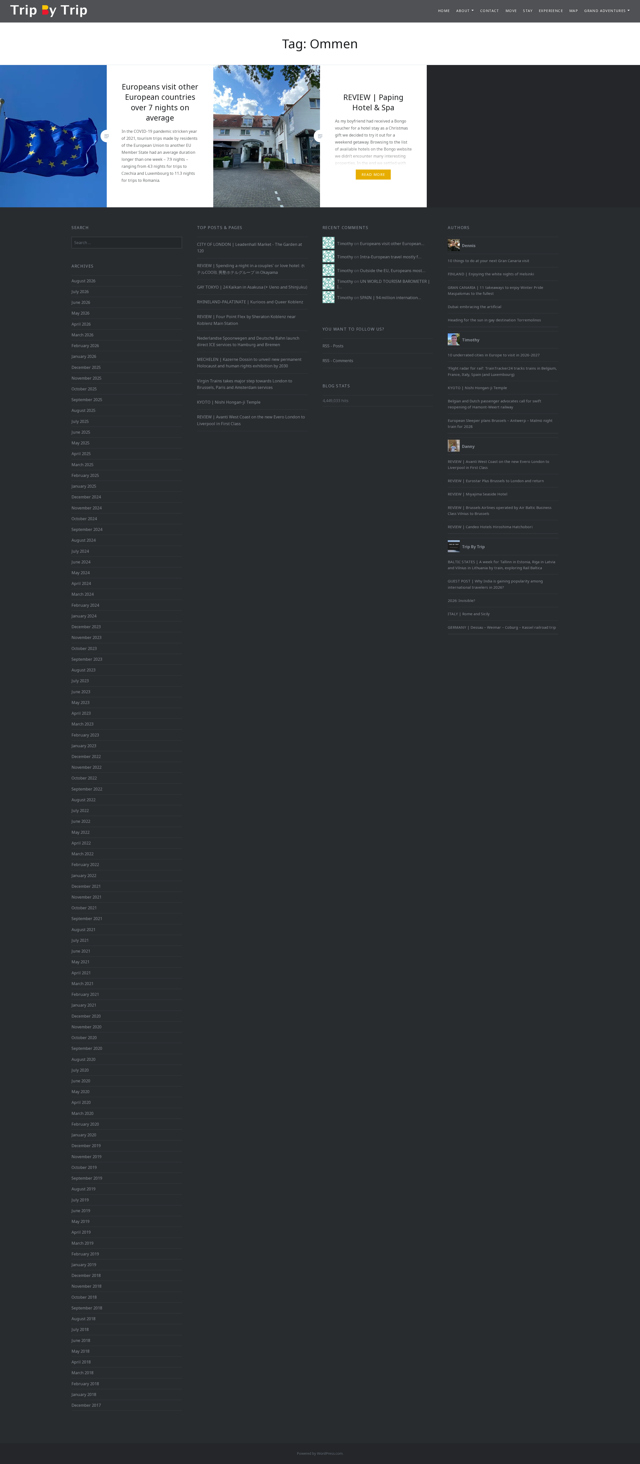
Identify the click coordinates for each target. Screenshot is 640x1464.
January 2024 (84, 616)
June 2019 (81, 1210)
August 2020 (84, 1059)
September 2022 (87, 789)
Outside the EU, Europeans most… (392, 270)
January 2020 (84, 1135)
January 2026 (84, 356)
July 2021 (80, 940)
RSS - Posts (333, 346)
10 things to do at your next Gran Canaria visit (488, 260)
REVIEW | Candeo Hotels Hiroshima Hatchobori (490, 526)
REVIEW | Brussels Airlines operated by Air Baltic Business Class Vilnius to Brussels (500, 510)
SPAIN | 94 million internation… (390, 297)
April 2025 (81, 453)
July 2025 (80, 421)
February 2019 (85, 1254)
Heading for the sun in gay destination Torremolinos (495, 319)
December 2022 (86, 756)
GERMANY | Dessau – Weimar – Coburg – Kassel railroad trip (502, 627)
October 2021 (84, 908)
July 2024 (80, 551)
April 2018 (81, 1362)
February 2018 (85, 1383)
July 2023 (80, 680)
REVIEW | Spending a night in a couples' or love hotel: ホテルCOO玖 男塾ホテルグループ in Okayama (251, 269)
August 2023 (84, 670)
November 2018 (87, 1286)
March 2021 (83, 983)
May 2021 (81, 962)
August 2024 (84, 540)
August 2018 (84, 1318)
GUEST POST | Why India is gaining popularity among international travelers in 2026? (495, 583)
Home (444, 10)
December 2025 (86, 367)
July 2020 (80, 1070)
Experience (551, 10)
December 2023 (86, 626)
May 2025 (81, 443)
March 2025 (83, 464)
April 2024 (81, 583)
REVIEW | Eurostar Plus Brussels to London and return (496, 480)
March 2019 (83, 1243)
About (463, 10)
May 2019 (81, 1221)
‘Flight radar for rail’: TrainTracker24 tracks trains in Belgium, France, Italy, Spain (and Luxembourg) (502, 371)
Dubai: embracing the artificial (474, 306)
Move (511, 10)
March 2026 (83, 335)
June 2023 (81, 691)
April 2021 (81, 973)
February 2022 (85, 864)
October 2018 (84, 1297)
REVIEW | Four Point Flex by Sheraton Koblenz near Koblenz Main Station (246, 320)
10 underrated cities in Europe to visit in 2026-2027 (494, 354)
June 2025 (81, 432)
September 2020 (87, 1048)
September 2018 (87, 1308)
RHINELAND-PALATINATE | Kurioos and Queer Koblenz (250, 302)
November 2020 (87, 1027)
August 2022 (84, 800)
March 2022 (83, 854)
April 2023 (81, 713)
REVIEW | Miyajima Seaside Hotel (477, 493)
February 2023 (85, 735)
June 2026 (81, 302)
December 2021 (86, 886)
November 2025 (87, 378)
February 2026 (85, 345)
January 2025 (84, 486)
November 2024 (87, 508)
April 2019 (81, 1232)
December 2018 (86, 1275)
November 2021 (87, 897)
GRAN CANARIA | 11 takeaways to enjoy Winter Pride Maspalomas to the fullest (495, 290)
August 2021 (84, 929)
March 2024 (83, 594)
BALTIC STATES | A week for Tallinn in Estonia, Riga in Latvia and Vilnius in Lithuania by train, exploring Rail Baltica (501, 564)
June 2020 (81, 1081)
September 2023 (87, 659)
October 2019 (84, 1167)
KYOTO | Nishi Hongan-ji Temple (228, 402)
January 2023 (84, 746)
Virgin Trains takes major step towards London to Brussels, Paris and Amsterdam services (244, 384)
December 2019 (86, 1145)
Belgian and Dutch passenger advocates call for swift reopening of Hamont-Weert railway (494, 403)
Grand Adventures (605, 10)
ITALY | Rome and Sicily (469, 613)
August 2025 (84, 410)
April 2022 (81, 843)
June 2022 (81, 821)
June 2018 (81, 1340)
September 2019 (87, 1178)
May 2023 (81, 702)
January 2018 (84, 1394)
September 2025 (87, 399)
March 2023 (83, 724)
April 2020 (81, 1102)
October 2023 (84, 648)
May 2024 (81, 572)
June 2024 (81, 562)
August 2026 (84, 281)
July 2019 (80, 1200)
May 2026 (81, 313)
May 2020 (81, 1091)
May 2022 (81, 832)
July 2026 (80, 291)
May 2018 (81, 1351)
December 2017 (86, 1405)
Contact (489, 10)
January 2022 (84, 875)
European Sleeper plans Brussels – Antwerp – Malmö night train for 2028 (500, 423)
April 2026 (81, 324)
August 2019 (84, 1189)
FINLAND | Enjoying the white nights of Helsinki (491, 273)
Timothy (345, 243)
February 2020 (85, 1124)
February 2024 (85, 605)
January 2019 (84, 1264)
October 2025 (84, 389)
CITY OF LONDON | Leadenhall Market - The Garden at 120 (249, 248)
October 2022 (84, 778)
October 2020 (84, 1037)
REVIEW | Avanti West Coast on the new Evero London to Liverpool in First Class (251, 420)
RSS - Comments (337, 360)
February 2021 (85, 994)
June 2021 (81, 951)
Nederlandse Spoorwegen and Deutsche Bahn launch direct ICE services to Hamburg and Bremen (248, 341)
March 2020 (83, 1113)
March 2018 (83, 1372)
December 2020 (86, 1016)
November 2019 (87, 1156)
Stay (527, 10)
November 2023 (87, 637)
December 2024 (86, 497)
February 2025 (85, 475)
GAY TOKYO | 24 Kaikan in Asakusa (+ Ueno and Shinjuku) (252, 287)
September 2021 (87, 918)
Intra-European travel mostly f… (390, 257)
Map (573, 10)
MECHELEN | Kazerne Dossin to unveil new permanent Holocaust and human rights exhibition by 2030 (249, 363)
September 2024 (87, 529)
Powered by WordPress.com (320, 1453)
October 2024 (84, 518)
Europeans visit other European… (392, 243)
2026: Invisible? (461, 600)
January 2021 (84, 1005)
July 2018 (80, 1329)
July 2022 (80, 810)
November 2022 (87, 767)
